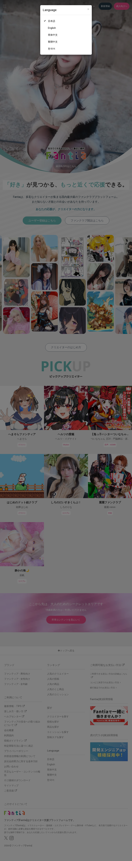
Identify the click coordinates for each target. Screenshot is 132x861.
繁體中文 (53, 41)
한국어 (51, 48)
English (52, 28)
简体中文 (53, 34)
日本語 (51, 21)
